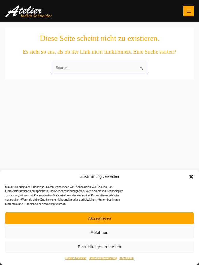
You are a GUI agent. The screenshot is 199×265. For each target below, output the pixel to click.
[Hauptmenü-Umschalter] (188, 11)
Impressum (126, 258)
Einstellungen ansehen (99, 247)
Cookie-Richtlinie (75, 258)
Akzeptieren (99, 218)
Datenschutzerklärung (103, 258)
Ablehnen (100, 232)
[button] (191, 176)
